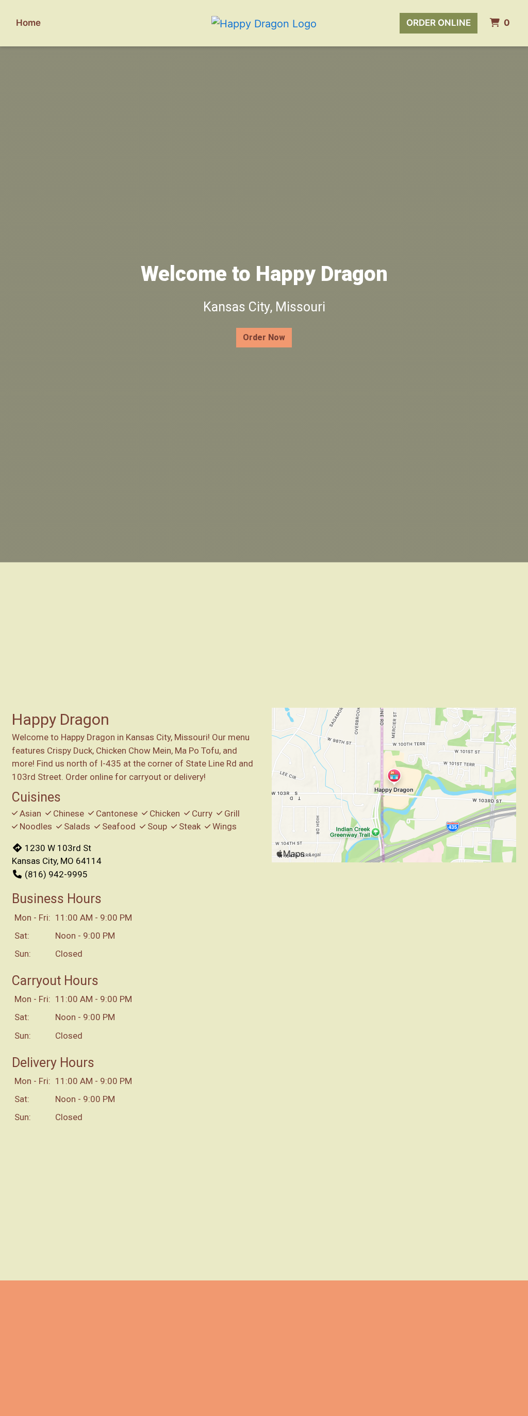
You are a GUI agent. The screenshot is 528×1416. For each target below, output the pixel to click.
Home (28, 23)
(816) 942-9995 (56, 874)
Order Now (264, 337)
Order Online (438, 23)
